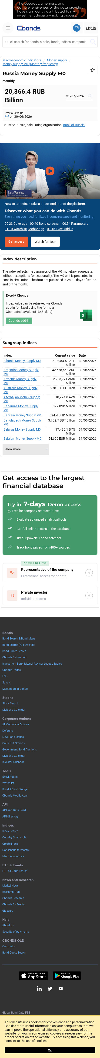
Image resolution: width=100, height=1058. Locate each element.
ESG (4, 676)
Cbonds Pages (11, 670)
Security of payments (15, 931)
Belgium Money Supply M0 (22, 438)
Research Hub (11, 892)
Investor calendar (13, 762)
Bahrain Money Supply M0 (22, 415)
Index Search (10, 831)
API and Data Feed (14, 810)
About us (8, 925)
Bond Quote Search (14, 651)
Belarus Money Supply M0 (22, 429)
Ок (50, 1050)
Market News (10, 885)
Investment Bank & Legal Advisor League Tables (32, 663)
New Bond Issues (13, 737)
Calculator (8, 946)
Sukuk (6, 682)
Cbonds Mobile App (14, 795)
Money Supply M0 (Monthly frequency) (30, 64)
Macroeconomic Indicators (22, 60)
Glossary (7, 910)
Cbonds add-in (19, 320)
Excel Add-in (10, 776)
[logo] (28, 27)
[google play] (67, 975)
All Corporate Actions (15, 724)
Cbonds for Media (13, 904)
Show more (12, 449)
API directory (10, 816)
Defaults (7, 730)
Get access (16, 241)
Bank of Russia (74, 125)
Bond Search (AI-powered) (18, 644)
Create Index (10, 843)
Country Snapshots (14, 837)
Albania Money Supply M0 (22, 361)
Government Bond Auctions (19, 749)
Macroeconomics (13, 856)
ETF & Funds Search (14, 871)
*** (7, 116)
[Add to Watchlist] (92, 70)
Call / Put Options (13, 743)
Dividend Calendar (13, 709)
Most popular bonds (15, 688)
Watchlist (8, 783)
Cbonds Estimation (14, 657)
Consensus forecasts (15, 850)
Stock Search (10, 703)
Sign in (91, 28)
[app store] (33, 975)
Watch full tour (45, 242)
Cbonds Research (13, 898)
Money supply (57, 60)
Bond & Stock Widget (15, 789)
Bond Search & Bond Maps (18, 638)
